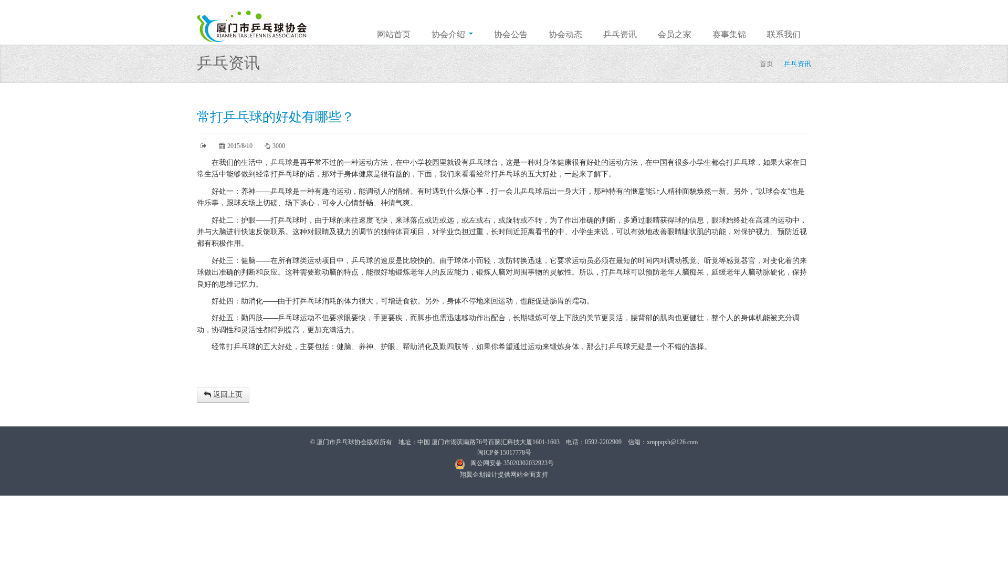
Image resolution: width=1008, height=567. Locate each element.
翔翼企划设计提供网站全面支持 (504, 474)
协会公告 (511, 34)
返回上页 (227, 394)
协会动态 (565, 34)
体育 (402, 231)
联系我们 (784, 34)
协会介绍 (449, 34)
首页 (766, 64)
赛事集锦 (729, 34)
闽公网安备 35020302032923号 (512, 463)
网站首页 (394, 34)
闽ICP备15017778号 (504, 452)
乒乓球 (281, 162)
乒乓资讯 (620, 34)
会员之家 (674, 34)
